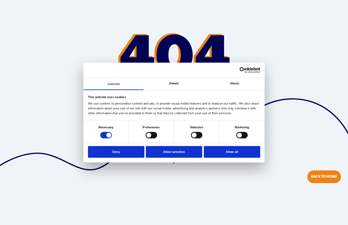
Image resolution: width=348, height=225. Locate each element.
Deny (116, 151)
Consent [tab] (114, 83)
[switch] (151, 135)
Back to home (324, 176)
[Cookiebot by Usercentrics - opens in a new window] (242, 70)
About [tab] (234, 83)
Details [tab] (174, 83)
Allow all (232, 151)
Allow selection (174, 151)
